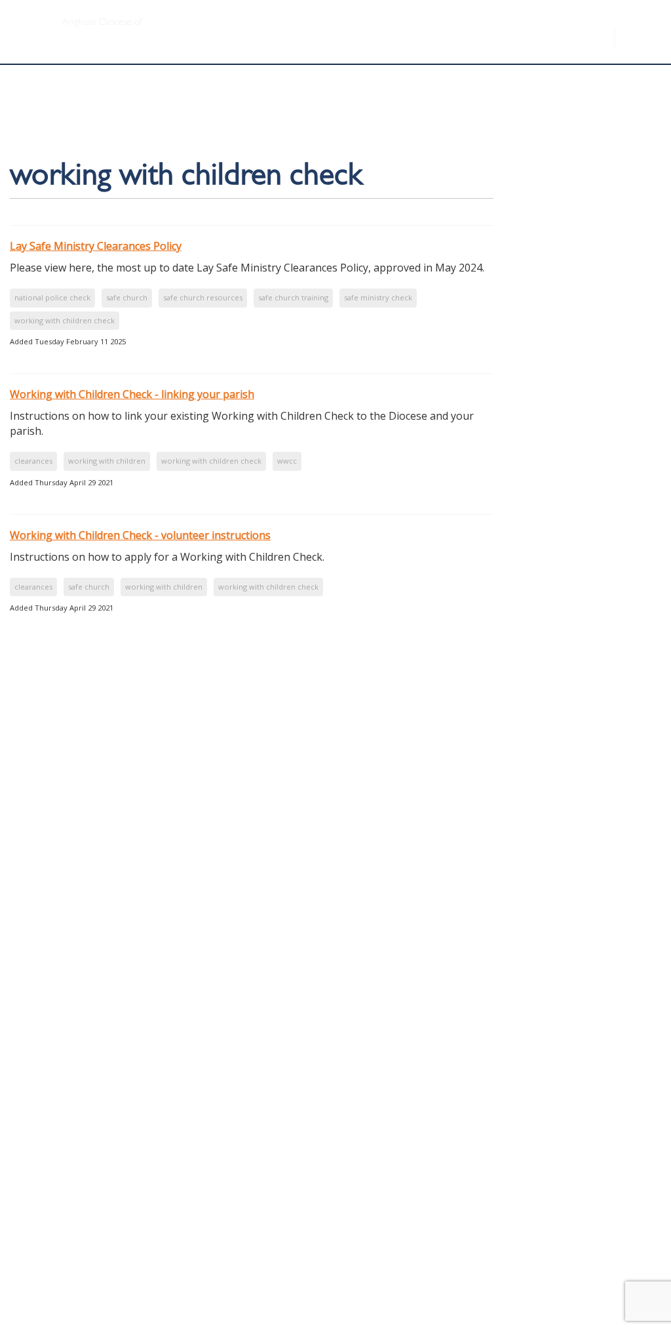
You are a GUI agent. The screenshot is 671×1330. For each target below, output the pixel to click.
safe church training (293, 297)
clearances (33, 461)
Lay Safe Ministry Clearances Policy (96, 246)
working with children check (64, 320)
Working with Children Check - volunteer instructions (140, 535)
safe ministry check (378, 297)
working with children (106, 461)
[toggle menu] (638, 31)
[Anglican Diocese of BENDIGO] (29, 17)
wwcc (287, 461)
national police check (52, 297)
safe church (126, 297)
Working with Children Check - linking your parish (132, 394)
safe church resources (202, 297)
